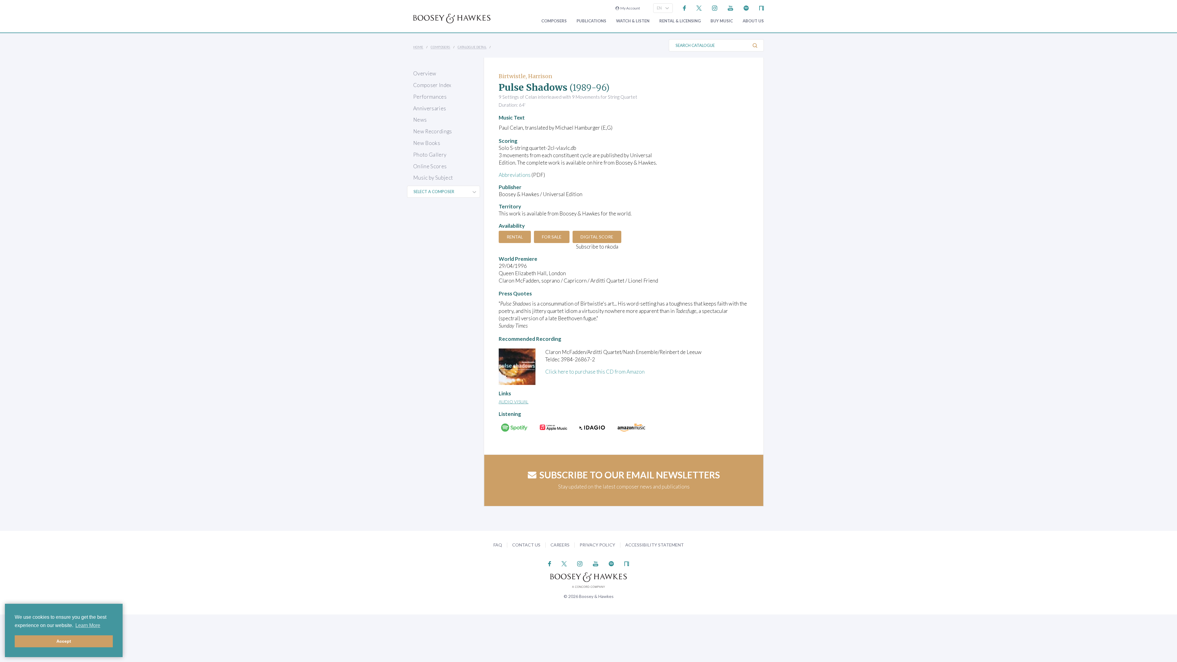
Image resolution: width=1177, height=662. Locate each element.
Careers (559, 544)
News (420, 119)
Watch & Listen (632, 21)
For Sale (552, 236)
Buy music (721, 21)
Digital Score (597, 236)
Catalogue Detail (472, 47)
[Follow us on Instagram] (714, 7)
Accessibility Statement (654, 544)
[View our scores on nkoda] (761, 7)
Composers (554, 21)
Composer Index (432, 85)
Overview (424, 73)
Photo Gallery (429, 154)
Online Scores (430, 166)
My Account (629, 8)
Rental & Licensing (680, 21)
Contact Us (526, 544)
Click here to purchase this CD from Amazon (595, 371)
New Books (426, 143)
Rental (515, 236)
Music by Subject (433, 177)
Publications (591, 21)
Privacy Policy (597, 544)
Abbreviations (515, 175)
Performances (430, 96)
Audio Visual (513, 401)
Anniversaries (429, 108)
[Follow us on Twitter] (699, 7)
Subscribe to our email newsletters (629, 474)
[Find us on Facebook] (684, 7)
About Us (753, 21)
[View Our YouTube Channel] (730, 7)
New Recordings (432, 131)
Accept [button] (63, 641)
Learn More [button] (87, 625)
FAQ (497, 544)
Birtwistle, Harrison (525, 76)
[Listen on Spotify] (746, 7)
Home (418, 47)
